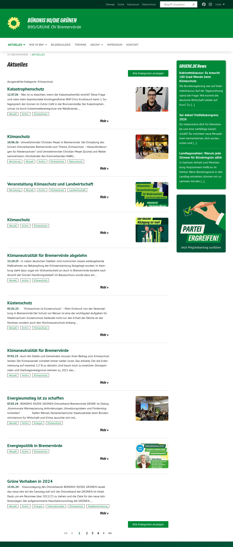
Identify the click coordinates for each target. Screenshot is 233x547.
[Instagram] (210, 4)
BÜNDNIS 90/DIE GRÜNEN (52, 20)
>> (110, 533)
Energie (38, 423)
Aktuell (13, 114)
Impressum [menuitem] (114, 45)
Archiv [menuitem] (95, 45)
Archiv (25, 114)
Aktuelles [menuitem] (15, 45)
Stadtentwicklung (98, 506)
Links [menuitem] (218, 4)
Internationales (56, 506)
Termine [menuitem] (80, 45)
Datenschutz (149, 4)
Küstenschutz (19, 303)
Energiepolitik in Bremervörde (34, 445)
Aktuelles (38, 54)
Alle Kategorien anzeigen (148, 73)
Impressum (133, 4)
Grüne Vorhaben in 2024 (30, 481)
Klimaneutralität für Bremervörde (38, 350)
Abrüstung (15, 161)
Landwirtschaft (77, 190)
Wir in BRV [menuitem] (36, 45)
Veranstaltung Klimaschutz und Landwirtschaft (50, 184)
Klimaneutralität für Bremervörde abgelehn (47, 255)
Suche (121, 4)
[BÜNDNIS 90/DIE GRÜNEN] (13, 23)
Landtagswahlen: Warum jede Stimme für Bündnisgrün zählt (200, 155)
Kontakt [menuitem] (132, 45)
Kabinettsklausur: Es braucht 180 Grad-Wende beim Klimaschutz (199, 77)
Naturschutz (75, 161)
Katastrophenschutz (25, 89)
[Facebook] (204, 4)
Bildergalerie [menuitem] (61, 45)
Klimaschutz (40, 114)
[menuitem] (110, 4)
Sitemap (110, 4)
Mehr (103, 121)
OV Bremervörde (18, 54)
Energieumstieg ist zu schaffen (35, 398)
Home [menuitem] (99, 2)
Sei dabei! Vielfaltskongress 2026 (198, 117)
